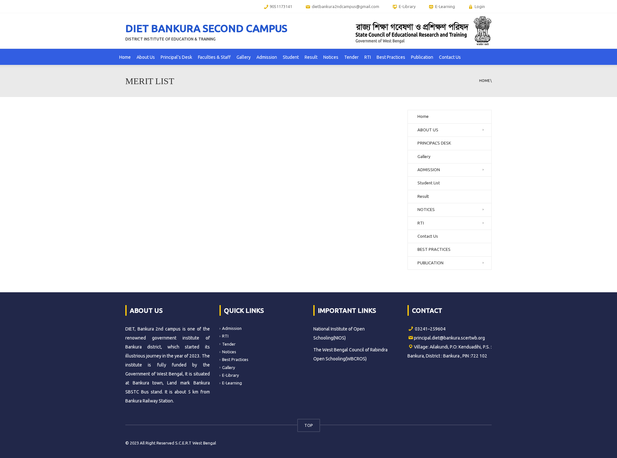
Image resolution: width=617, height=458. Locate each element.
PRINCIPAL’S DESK (434, 143)
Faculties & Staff (214, 57)
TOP (308, 425)
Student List (428, 183)
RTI (367, 57)
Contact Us (450, 57)
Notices (330, 57)
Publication (422, 57)
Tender (351, 57)
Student (291, 57)
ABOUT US (427, 130)
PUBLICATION (430, 262)
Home (125, 57)
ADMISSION (428, 169)
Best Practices (391, 57)
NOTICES (426, 209)
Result (311, 57)
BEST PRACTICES (434, 249)
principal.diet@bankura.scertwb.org (449, 337)
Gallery (244, 57)
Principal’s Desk (176, 57)
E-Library (230, 375)
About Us (146, 57)
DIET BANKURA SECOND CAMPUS (206, 28)
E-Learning (232, 383)
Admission (266, 57)
